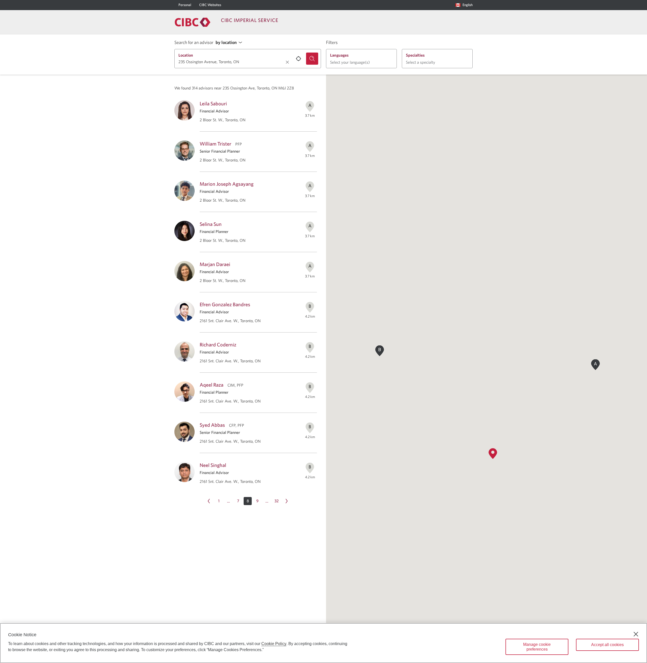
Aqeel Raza (211, 385)
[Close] (636, 634)
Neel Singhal (213, 465)
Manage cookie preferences (537, 646)
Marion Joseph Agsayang (226, 184)
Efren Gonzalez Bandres (225, 304)
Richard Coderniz (218, 344)
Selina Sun (211, 224)
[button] (230, 42)
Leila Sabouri (213, 103)
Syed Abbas (212, 425)
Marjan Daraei (215, 264)
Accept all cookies (607, 645)
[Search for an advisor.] (312, 59)
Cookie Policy (273, 644)
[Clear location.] (287, 62)
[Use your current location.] (298, 59)
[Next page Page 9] (286, 501)
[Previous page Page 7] (208, 501)
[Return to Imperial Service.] (192, 22)
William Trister (215, 143)
